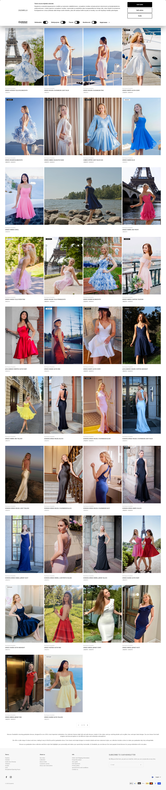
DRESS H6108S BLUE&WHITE (92, 299)
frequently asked (76, 760)
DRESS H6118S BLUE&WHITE (14, 160)
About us (42, 754)
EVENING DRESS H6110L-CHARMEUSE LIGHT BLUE (137, 438)
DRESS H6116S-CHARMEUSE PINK (93, 90)
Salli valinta (139, 10)
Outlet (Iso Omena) (10, 762)
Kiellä (140, 16)
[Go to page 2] (87, 725)
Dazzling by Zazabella (10, 88)
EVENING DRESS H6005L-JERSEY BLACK (95, 578)
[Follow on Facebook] (6, 777)
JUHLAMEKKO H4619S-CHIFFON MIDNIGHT (135, 369)
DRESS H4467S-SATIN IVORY (92, 369)
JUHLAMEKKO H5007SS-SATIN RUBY (16, 369)
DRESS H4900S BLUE (128, 160)
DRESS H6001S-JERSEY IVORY (92, 647)
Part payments (76, 763)
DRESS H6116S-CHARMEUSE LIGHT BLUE (56, 90)
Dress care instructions (46, 765)
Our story (42, 758)
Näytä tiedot (103, 22)
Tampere (7, 763)
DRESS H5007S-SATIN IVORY (131, 90)
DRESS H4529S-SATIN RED (52, 369)
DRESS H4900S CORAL (12, 229)
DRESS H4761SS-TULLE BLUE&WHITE (16, 90)
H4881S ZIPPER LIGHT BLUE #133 (93, 160)
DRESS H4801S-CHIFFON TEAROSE (132, 299)
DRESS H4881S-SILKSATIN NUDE (54, 160)
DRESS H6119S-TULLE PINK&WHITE (55, 299)
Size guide (75, 762)
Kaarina (7, 758)
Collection (42, 760)
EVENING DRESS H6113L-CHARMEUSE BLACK (58, 508)
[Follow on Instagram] (11, 777)
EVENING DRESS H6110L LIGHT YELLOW (17, 508)
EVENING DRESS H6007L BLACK (131, 508)
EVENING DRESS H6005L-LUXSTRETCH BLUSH (58, 578)
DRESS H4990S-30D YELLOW (13, 438)
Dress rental (43, 762)
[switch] (63, 22)
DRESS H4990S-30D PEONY (130, 229)
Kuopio (7, 765)
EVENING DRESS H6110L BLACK (53, 438)
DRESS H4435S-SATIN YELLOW (53, 717)
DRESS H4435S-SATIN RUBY (130, 578)
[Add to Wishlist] (41, 30)
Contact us (75, 769)
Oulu (6, 767)
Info (73, 754)
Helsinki (7, 760)
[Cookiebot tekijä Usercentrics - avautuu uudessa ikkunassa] (23, 22)
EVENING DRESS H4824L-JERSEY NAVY (16, 578)
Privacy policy (75, 765)
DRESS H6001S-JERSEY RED (13, 717)
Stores (7, 754)
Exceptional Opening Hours (12, 769)
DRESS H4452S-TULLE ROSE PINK (15, 299)
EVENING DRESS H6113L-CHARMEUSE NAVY (96, 508)
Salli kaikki (140, 4)
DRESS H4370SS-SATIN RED (52, 647)
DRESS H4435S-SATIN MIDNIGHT (15, 647)
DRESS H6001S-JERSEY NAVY (131, 647)
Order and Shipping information (80, 758)
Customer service (44, 763)
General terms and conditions (80, 767)
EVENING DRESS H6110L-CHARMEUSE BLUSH (97, 438)
